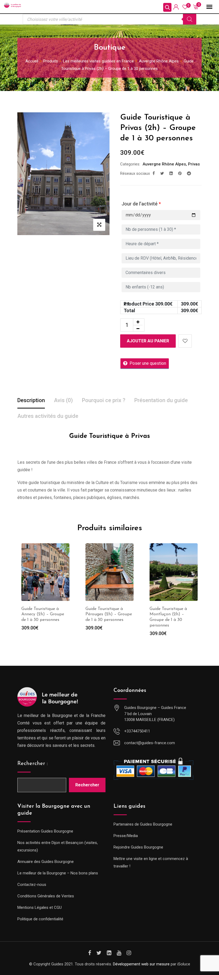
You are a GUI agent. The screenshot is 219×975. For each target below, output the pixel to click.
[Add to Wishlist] (185, 341)
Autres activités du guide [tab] (47, 416)
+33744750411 (137, 731)
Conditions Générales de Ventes (45, 896)
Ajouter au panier (148, 340)
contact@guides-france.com (149, 742)
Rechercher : (32, 763)
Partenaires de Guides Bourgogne (143, 824)
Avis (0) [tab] (63, 400)
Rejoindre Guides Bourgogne (138, 847)
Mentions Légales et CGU (39, 907)
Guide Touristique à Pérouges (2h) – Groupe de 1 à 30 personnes (108, 614)
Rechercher (87, 784)
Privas (194, 164)
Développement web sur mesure (141, 964)
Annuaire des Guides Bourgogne (45, 861)
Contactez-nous (31, 884)
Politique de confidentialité (40, 919)
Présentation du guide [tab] (161, 400)
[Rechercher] (189, 19)
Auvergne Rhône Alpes (164, 164)
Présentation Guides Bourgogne (45, 831)
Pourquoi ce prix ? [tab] (103, 400)
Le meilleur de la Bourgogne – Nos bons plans (57, 873)
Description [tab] (31, 400)
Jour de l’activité (141, 204)
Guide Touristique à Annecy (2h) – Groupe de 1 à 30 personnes (42, 614)
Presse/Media (126, 835)
